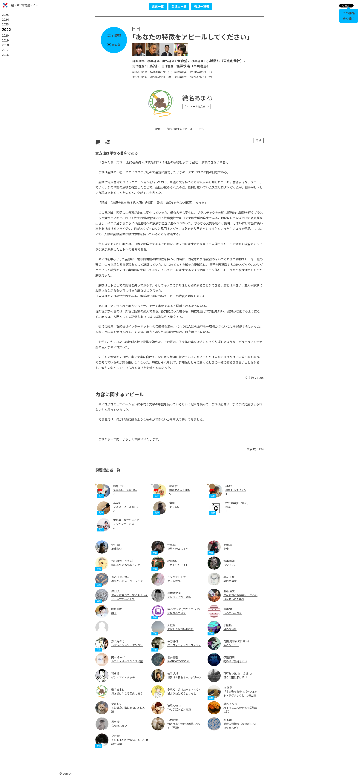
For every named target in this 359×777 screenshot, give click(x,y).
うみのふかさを (232, 613)
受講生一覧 (178, 6)
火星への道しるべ (177, 549)
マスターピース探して (126, 507)
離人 (113, 613)
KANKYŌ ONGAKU (178, 661)
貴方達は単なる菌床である (127, 693)
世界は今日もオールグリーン (184, 677)
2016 (5, 54)
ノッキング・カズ (123, 524)
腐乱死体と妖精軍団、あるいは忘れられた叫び (240, 597)
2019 (5, 40)
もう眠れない (119, 725)
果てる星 (174, 507)
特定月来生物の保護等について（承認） (184, 726)
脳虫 (226, 549)
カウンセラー (231, 645)
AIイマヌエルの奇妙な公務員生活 (240, 709)
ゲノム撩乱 (173, 581)
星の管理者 (230, 581)
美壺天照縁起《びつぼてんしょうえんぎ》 (240, 726)
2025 (5, 14)
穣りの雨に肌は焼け (235, 677)
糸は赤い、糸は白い (125, 490)
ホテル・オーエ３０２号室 (127, 661)
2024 (5, 19)
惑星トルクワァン (235, 490)
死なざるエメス (176, 613)
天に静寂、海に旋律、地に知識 (128, 709)
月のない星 (230, 629)
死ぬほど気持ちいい (235, 661)
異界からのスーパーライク (127, 581)
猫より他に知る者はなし (181, 693)
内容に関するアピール (179, 129)
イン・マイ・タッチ (123, 677)
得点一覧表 (201, 6)
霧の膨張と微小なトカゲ (125, 565)
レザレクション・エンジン (127, 645)
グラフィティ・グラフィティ (184, 645)
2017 (5, 49)
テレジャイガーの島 (179, 597)
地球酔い (116, 549)
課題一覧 (158, 6)
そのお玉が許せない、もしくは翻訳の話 (129, 742)
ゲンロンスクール (5, 5)
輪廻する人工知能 (179, 490)
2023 (5, 24)
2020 (5, 35)
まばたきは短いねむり (180, 629)
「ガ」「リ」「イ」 (177, 565)
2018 (5, 44)
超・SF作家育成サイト (24, 5)
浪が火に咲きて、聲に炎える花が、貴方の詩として (129, 597)
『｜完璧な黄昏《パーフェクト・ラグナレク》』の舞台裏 (240, 693)
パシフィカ (230, 565)
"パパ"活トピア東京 (179, 709)
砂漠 (228, 507)
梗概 (157, 129)
